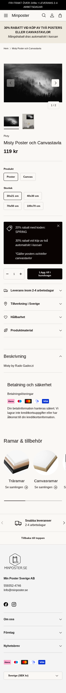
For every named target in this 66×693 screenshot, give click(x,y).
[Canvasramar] (45, 462)
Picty (6, 135)
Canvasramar (46, 481)
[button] (60, 15)
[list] (33, 83)
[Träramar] (16, 462)
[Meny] (6, 15)
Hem (6, 48)
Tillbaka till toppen (33, 538)
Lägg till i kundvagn (44, 274)
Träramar (17, 481)
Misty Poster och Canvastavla (26, 48)
